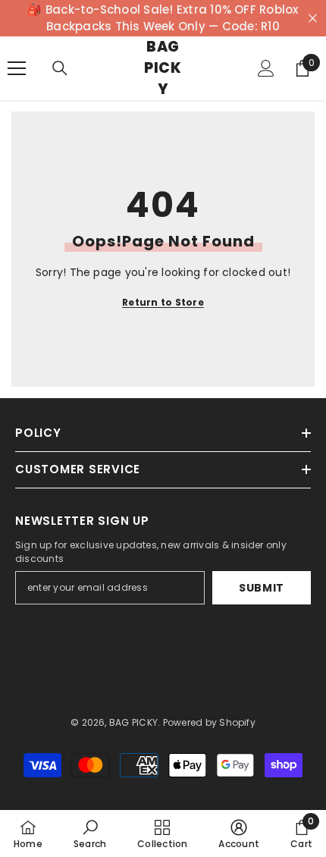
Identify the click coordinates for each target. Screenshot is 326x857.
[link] (90, 833)
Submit (261, 587)
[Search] (60, 68)
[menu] (17, 68)
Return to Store (163, 302)
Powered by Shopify (209, 722)
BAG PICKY (133, 722)
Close (312, 18)
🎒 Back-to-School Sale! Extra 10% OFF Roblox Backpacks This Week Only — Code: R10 (162, 18)
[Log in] (266, 68)
